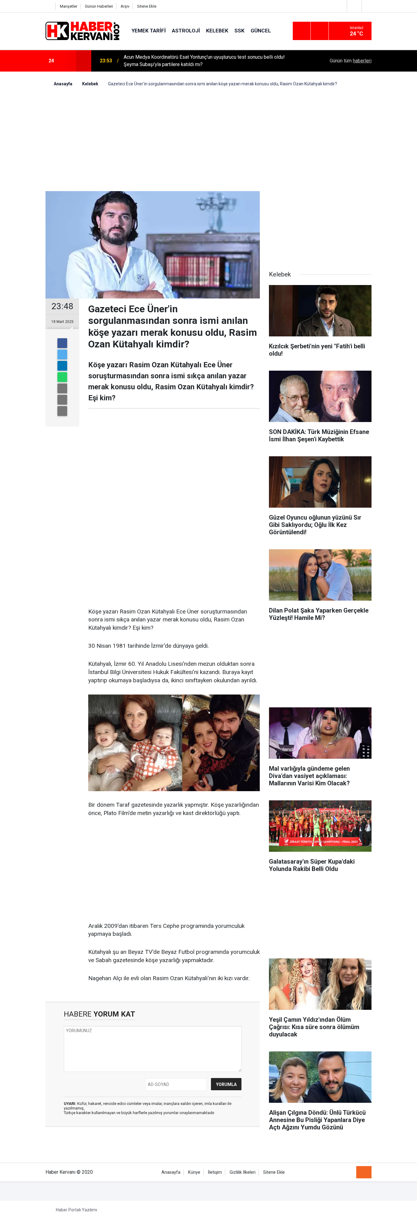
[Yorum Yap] (62, 411)
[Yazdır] (62, 400)
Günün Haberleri (99, 6)
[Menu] (301, 31)
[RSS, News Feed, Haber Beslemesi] (364, 1172)
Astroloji (186, 31)
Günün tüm (351, 61)
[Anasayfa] (48, 6)
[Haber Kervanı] (82, 30)
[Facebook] (62, 343)
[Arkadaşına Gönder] (62, 388)
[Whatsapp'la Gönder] (62, 377)
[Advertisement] (208, 139)
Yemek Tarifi (149, 31)
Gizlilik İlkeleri (243, 1172)
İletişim (215, 1172)
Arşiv (125, 6)
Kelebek (217, 31)
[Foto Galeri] (368, 6)
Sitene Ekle (146, 6)
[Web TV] (353, 6)
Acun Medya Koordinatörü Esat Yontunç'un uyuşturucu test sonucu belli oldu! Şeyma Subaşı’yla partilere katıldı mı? (204, 60)
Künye (194, 1172)
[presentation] (67, 61)
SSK (239, 31)
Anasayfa (170, 1172)
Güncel (261, 31)
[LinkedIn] (62, 366)
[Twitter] (62, 354)
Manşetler (68, 6)
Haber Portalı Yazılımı (76, 1209)
